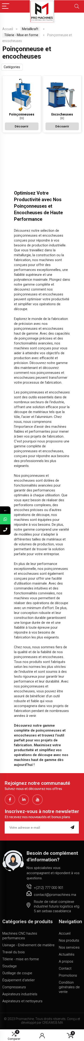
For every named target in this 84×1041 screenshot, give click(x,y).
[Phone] (5, 529)
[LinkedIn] (23, 799)
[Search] (76, 6)
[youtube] (37, 799)
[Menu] (5, 6)
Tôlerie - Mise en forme (21, 35)
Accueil (7, 29)
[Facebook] (10, 799)
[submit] (73, 827)
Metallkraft (30, 29)
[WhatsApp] (5, 519)
